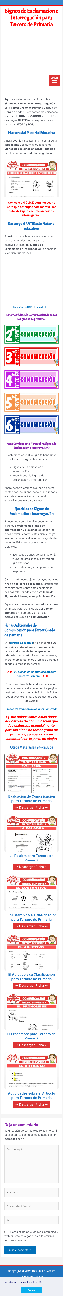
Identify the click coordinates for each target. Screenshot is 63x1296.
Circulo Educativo (21, 642)
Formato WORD (22, 307)
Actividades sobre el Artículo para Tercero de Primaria (31, 1095)
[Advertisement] (31, 63)
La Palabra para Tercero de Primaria (31, 858)
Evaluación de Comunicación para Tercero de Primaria (31, 798)
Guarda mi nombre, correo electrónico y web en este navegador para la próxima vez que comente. (31, 1236)
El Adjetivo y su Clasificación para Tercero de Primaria (31, 976)
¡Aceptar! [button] (31, 1290)
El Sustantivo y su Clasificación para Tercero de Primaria (31, 917)
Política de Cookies (31, 1276)
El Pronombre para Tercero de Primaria (31, 1036)
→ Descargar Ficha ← (31, 807)
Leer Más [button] (38, 1282)
